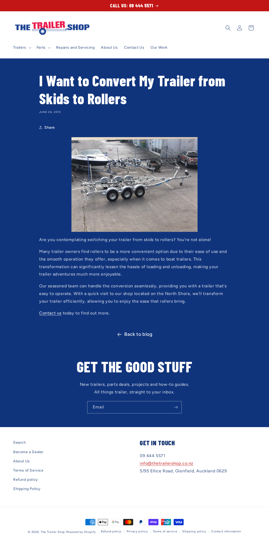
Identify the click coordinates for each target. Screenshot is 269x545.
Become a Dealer (28, 452)
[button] (21, 47)
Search (19, 442)
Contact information (226, 531)
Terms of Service (28, 470)
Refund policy (25, 479)
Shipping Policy (27, 489)
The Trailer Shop (53, 532)
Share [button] (49, 127)
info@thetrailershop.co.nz (166, 463)
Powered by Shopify (81, 532)
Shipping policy (194, 531)
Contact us (50, 313)
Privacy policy (137, 531)
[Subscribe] (176, 407)
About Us (21, 461)
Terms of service (165, 531)
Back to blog (138, 334)
